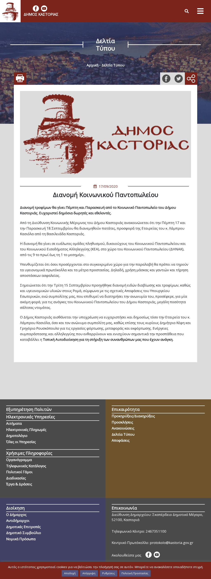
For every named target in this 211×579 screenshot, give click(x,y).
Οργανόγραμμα (19, 459)
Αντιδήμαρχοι (17, 520)
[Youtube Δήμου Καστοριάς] (44, 8)
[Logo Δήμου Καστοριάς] (10, 11)
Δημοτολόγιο (16, 435)
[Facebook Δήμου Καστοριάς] (36, 8)
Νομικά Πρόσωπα (21, 539)
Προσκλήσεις (122, 422)
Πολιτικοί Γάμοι (19, 471)
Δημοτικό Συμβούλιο (23, 532)
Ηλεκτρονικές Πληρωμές (26, 429)
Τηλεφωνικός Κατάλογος (26, 465)
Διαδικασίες (16, 478)
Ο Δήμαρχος (16, 514)
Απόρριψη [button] (88, 573)
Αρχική (92, 65)
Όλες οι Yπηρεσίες (21, 441)
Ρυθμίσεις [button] (108, 573)
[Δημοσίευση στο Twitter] (178, 78)
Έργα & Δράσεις (19, 484)
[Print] (20, 78)
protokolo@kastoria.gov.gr (171, 542)
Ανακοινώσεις (123, 428)
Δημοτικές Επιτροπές (23, 526)
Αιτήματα (14, 423)
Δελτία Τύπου (113, 65)
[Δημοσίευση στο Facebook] (166, 78)
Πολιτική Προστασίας (135, 573)
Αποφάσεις (121, 440)
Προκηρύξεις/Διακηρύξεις (133, 416)
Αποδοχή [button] (70, 573)
